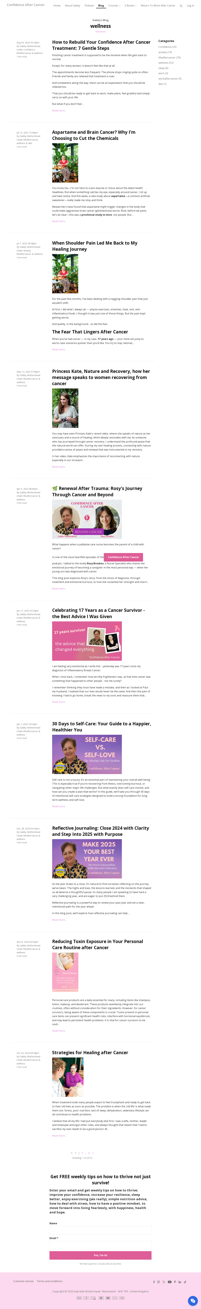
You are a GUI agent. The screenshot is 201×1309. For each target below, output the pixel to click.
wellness (38, 53)
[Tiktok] (185, 1282)
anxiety (27, 250)
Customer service (23, 1281)
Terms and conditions (49, 1281)
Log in (190, 5)
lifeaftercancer (24, 53)
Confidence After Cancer (26, 5)
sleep (163, 68)
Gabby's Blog (100, 20)
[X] (164, 1282)
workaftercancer (170, 78)
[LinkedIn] (179, 1282)
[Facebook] (154, 1282)
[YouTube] (170, 1282)
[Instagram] (158, 1282)
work (163, 73)
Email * (53, 1238)
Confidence (29, 49)
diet (30, 143)
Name (53, 1223)
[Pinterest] (175, 1282)
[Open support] (193, 1301)
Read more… (59, 110)
